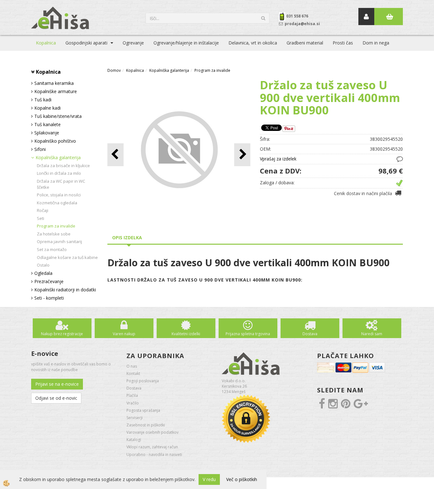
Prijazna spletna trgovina (248, 333)
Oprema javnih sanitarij (59, 241)
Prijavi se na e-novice (57, 384)
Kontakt (133, 373)
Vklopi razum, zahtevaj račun (152, 447)
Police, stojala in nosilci (59, 195)
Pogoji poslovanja (142, 381)
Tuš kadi (42, 100)
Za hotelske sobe (54, 234)
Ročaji (42, 210)
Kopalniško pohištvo (55, 141)
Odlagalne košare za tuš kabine (67, 257)
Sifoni (40, 149)
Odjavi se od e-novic (56, 398)
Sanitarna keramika (54, 83)
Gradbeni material (305, 43)
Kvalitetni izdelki (186, 333)
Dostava (309, 333)
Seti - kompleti (49, 298)
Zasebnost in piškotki (145, 425)
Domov (114, 70)
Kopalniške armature (55, 91)
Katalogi (133, 439)
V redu (209, 479)
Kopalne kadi (47, 108)
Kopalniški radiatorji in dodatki (65, 290)
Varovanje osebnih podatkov (152, 432)
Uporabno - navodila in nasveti (154, 454)
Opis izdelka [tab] (127, 237)
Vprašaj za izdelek (278, 159)
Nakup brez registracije (62, 333)
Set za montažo (52, 249)
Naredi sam (371, 333)
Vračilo (132, 403)
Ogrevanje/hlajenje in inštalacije (186, 43)
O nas (131, 366)
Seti (40, 218)
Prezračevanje (49, 281)
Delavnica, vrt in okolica (252, 43)
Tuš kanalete (47, 124)
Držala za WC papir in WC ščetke (61, 184)
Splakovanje (46, 133)
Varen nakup (124, 333)
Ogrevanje (133, 43)
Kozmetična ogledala (57, 203)
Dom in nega (376, 43)
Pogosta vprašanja (143, 410)
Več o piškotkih (241, 479)
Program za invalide (56, 226)
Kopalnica (46, 43)
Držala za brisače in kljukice (63, 165)
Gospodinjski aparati (86, 43)
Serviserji (134, 417)
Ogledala (43, 273)
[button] (242, 154)
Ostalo (43, 265)
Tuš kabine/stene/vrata (58, 116)
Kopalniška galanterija (58, 157)
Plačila (132, 395)
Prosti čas (343, 43)
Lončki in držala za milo (59, 173)
